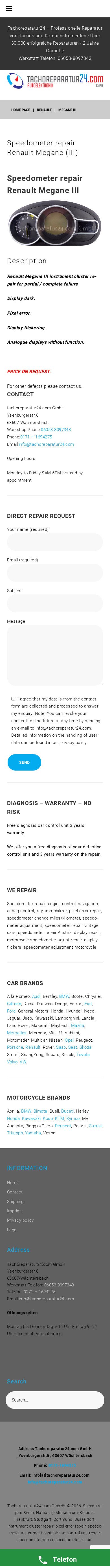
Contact (15, 1192)
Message (16, 621)
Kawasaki (31, 1118)
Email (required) (22, 560)
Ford (11, 1011)
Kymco (73, 1118)
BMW (64, 996)
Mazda (77, 1025)
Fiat (88, 1003)
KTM (59, 1118)
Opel (69, 1040)
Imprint (14, 1211)
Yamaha (33, 1132)
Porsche (15, 1047)
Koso (48, 1118)
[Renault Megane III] (55, 196)
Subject (14, 590)
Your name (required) (28, 529)
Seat (72, 1047)
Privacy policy (20, 1220)
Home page (20, 110)
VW (23, 1062)
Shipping (15, 1201)
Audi (36, 996)
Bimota (40, 1111)
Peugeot (63, 1125)
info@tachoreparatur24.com (46, 444)
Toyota (83, 1054)
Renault (44, 110)
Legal (12, 1229)
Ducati (67, 1111)
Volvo (12, 1062)
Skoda (85, 1047)
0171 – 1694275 (36, 437)
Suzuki (95, 1125)
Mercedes (17, 1032)
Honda (13, 1118)
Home (13, 1182)
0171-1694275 (62, 1465)
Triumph (15, 1132)
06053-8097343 (74, 58)
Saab (61, 1047)
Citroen (14, 1003)
